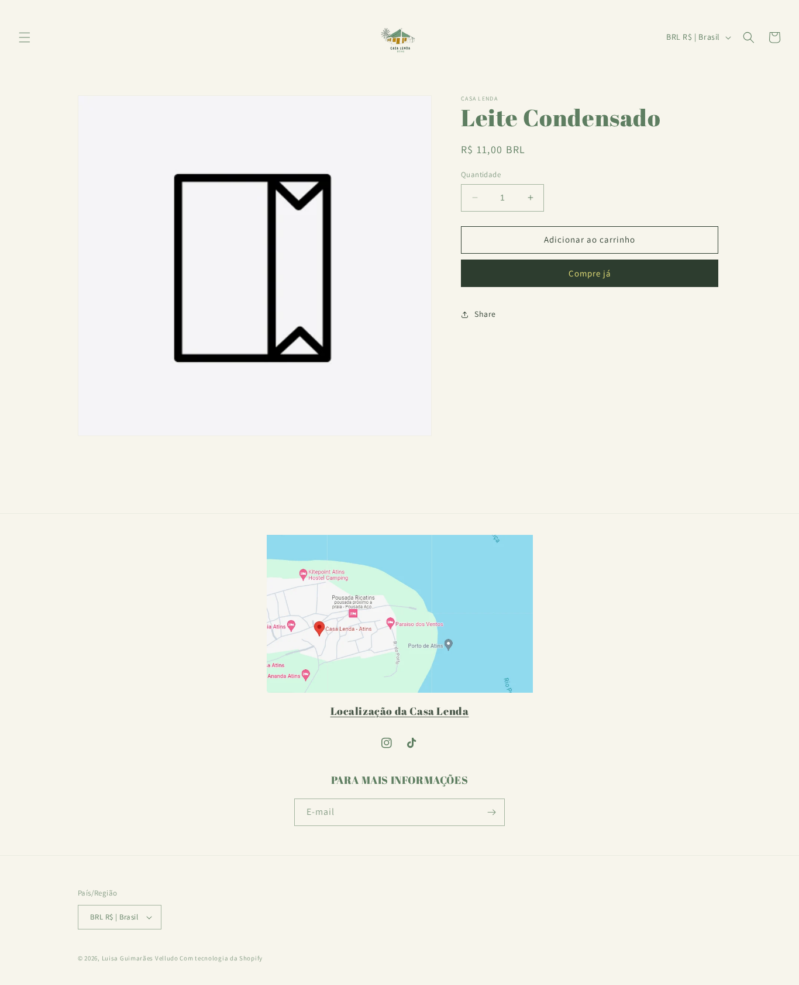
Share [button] (485, 314)
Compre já (590, 273)
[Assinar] (491, 812)
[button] (24, 37)
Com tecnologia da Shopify (221, 958)
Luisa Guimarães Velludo (140, 958)
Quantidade (481, 174)
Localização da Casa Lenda (399, 711)
